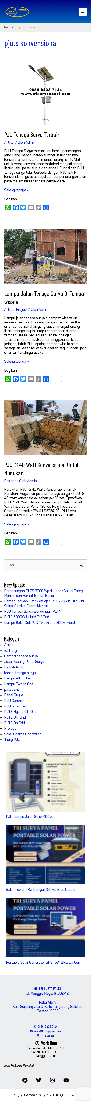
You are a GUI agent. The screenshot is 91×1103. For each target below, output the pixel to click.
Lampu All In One (17, 678)
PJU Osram (13, 700)
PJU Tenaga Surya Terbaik (32, 134)
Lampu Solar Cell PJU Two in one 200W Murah (40, 622)
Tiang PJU (12, 739)
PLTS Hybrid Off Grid (20, 711)
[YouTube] (66, 1080)
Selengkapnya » (16, 190)
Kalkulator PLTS (17, 667)
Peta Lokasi (46, 1035)
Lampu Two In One (18, 684)
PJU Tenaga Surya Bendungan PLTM (33, 611)
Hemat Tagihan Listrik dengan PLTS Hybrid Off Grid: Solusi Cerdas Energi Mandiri (44, 603)
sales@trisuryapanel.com (47, 1031)
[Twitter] (38, 1080)
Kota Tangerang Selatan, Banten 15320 (60, 1008)
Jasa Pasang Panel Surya (24, 661)
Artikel (9, 142)
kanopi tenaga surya (20, 672)
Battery (10, 650)
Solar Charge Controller (22, 734)
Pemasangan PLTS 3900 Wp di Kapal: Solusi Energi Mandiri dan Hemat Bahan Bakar (44, 593)
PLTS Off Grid (15, 717)
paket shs (12, 689)
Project (22, 309)
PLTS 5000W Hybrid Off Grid (26, 617)
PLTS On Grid (14, 723)
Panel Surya (13, 695)
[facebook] (25, 1080)
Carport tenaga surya (21, 656)
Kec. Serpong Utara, (34, 1004)
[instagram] (52, 1080)
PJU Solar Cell (15, 706)
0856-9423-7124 (47, 1026)
